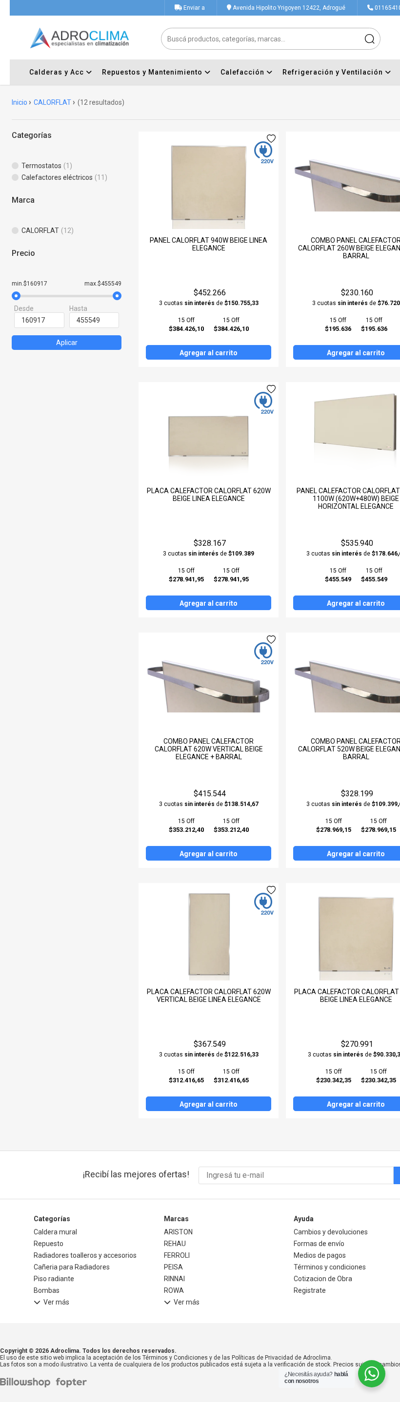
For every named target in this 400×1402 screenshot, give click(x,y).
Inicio (19, 102)
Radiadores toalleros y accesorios (85, 1255)
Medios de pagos (320, 1255)
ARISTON (178, 1232)
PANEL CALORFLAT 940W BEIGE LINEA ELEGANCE (208, 244)
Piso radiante (54, 1278)
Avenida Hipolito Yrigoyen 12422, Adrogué (288, 7)
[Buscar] (369, 39)
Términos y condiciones (330, 1267)
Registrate (310, 1290)
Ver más (56, 1302)
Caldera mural (55, 1232)
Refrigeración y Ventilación (333, 72)
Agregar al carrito (209, 353)
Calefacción (243, 72)
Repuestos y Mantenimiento (153, 72)
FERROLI (177, 1255)
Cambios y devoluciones (331, 1232)
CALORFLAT (52, 102)
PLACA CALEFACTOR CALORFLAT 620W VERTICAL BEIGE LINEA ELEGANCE (209, 995)
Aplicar (67, 342)
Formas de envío (319, 1243)
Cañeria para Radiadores (72, 1267)
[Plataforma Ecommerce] (27, 1383)
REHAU (175, 1243)
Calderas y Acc (57, 72)
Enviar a (194, 7)
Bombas (47, 1290)
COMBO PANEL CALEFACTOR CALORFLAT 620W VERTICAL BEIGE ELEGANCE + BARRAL (209, 749)
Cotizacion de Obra (323, 1278)
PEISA (173, 1267)
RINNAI (174, 1278)
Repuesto (48, 1243)
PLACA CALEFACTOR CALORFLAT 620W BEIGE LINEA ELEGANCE (209, 494)
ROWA (174, 1290)
